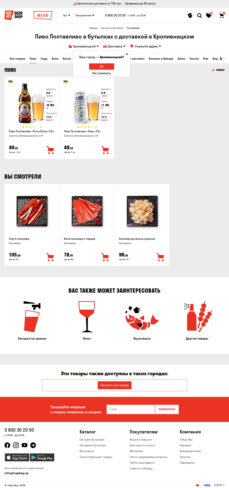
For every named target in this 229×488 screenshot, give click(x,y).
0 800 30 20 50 (115, 15)
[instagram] (16, 445)
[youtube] (24, 445)
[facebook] (7, 445)
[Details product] (32, 104)
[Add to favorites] (50, 150)
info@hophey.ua (16, 473)
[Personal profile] (190, 16)
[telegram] (33, 445)
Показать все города (115, 385)
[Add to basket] (50, 257)
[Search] (199, 16)
